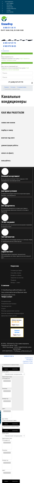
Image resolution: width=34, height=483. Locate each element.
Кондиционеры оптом (8, 295)
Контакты (14, 292)
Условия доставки (16, 270)
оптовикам (9, 1)
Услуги (3, 308)
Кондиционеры (6, 301)
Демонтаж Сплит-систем (9, 316)
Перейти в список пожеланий (10, 69)
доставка (9, 3)
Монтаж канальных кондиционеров (12, 313)
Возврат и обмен (16, 275)
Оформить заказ (11, 60)
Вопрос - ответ (15, 282)
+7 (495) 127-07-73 (15, 82)
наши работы (11, 8)
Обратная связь (22, 292)
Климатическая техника (8, 304)
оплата (9, 5)
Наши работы (13, 290)
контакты (9, 12)
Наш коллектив (6, 292)
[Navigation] (32, 82)
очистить (15, 369)
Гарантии (9, 7)
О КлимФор (5, 290)
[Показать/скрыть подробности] (2, 53)
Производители (6, 306)
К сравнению (5, 51)
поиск (6, 369)
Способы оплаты (16, 273)
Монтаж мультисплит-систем (10, 311)
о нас (8, 10)
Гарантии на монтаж (17, 278)
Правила (13, 280)
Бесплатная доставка (9, 420)
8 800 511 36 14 (9, 356)
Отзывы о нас (21, 290)
